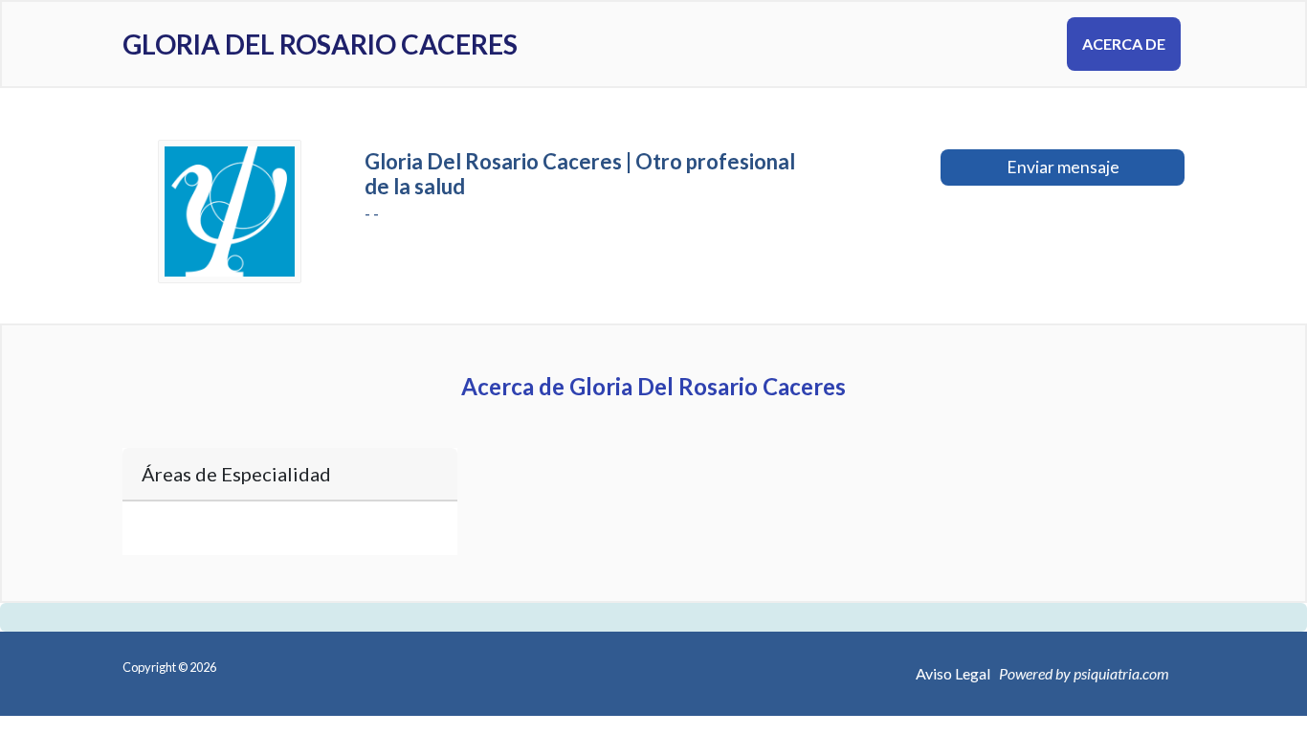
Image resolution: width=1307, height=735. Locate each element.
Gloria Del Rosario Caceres (320, 44)
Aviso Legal (953, 673)
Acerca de (1123, 43)
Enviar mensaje (1063, 167)
